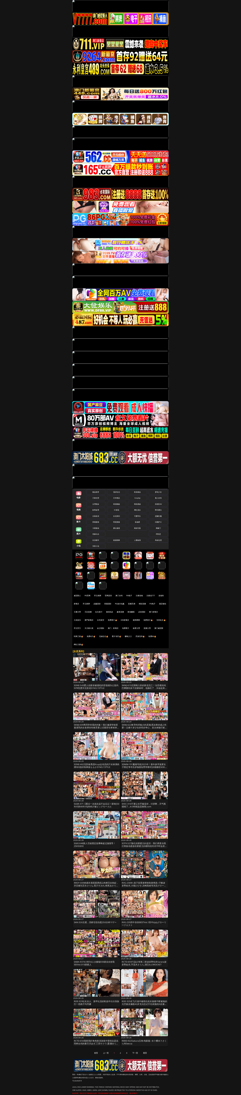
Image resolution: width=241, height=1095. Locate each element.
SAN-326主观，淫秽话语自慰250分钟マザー (95, 922)
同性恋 (158, 534)
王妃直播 (88, 612)
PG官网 (88, 595)
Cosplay (137, 498)
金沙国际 (100, 628)
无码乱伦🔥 (161, 620)
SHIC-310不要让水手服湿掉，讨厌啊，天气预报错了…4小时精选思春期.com (144, 805)
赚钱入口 (128, 636)
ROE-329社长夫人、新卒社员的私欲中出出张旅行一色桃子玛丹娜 (96, 1002)
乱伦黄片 (98, 612)
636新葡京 (125, 620)
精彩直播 (142, 603)
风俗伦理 (158, 540)
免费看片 (125, 628)
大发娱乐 (77, 620)
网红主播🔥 (78, 644)
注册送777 (150, 595)
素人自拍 (158, 498)
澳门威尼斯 (158, 628)
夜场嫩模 (131, 612)
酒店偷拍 (162, 603)
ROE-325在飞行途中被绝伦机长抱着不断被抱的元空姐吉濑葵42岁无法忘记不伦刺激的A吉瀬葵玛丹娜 (144, 1004)
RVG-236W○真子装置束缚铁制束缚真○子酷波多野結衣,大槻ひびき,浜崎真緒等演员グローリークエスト (144, 885)
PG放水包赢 (119, 603)
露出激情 (116, 528)
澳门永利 (119, 595)
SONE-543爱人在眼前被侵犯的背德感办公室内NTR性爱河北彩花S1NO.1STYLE (96, 687)
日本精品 (116, 498)
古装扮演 (95, 516)
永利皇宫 (100, 620)
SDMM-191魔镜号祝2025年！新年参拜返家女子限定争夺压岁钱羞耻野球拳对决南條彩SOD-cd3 (144, 767)
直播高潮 (131, 603)
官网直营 (108, 595)
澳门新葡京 (153, 612)
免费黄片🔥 (148, 620)
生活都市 (95, 540)
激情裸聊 (136, 620)
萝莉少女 (158, 492)
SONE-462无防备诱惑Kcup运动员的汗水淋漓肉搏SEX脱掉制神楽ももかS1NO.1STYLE (96, 765)
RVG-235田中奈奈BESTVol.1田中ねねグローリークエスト (144, 923)
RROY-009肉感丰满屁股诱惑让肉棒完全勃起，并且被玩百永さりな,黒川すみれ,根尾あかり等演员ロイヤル (96, 885)
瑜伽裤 (137, 522)
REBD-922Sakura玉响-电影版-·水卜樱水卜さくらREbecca (144, 1042)
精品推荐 (95, 492)
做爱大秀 (136, 628)
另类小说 (95, 546)
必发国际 (141, 612)
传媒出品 (95, 534)
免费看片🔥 (112, 620)
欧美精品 (137, 492)
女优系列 (116, 516)
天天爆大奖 (89, 628)
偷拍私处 (109, 612)
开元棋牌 (97, 595)
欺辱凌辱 (95, 510)
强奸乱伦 (116, 492)
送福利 (161, 595)
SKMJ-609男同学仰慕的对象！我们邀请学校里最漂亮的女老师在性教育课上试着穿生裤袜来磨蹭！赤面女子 (96, 727)
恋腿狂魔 (158, 516)
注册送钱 (139, 595)
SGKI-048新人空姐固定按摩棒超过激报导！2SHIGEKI (95, 844)
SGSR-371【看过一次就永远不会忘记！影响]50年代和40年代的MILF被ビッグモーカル (96, 805)
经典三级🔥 (78, 636)
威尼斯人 (77, 595)
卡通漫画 (95, 528)
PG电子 (129, 595)
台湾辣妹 (95, 504)
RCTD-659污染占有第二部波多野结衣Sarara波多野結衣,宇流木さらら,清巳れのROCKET (144, 963)
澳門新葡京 (89, 620)
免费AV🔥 (152, 636)
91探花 (116, 510)
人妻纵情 (137, 540)
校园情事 (116, 540)
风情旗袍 (95, 522)
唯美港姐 (137, 504)
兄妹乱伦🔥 (103, 636)
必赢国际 (97, 603)
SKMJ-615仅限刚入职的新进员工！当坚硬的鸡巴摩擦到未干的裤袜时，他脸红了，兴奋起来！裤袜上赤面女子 (144, 688)
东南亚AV (158, 504)
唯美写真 (137, 528)
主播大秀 (77, 612)
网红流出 (137, 510)
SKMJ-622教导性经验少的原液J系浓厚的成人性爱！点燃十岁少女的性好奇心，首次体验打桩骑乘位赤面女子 (144, 727)
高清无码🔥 (140, 636)
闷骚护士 (158, 522)
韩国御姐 (116, 504)
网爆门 (158, 528)
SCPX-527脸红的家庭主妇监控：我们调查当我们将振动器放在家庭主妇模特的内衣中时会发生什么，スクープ (144, 846)
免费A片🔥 (91, 636)
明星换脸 (116, 522)
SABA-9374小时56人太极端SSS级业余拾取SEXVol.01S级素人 (94, 963)
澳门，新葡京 (113, 628)
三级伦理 (95, 498)
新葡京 (76, 603)
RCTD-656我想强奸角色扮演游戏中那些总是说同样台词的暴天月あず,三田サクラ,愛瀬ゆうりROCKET (96, 1043)
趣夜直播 (120, 612)
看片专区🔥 (116, 636)
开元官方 (77, 628)
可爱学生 (137, 516)
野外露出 (158, 510)
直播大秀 (147, 628)
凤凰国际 (107, 603)
